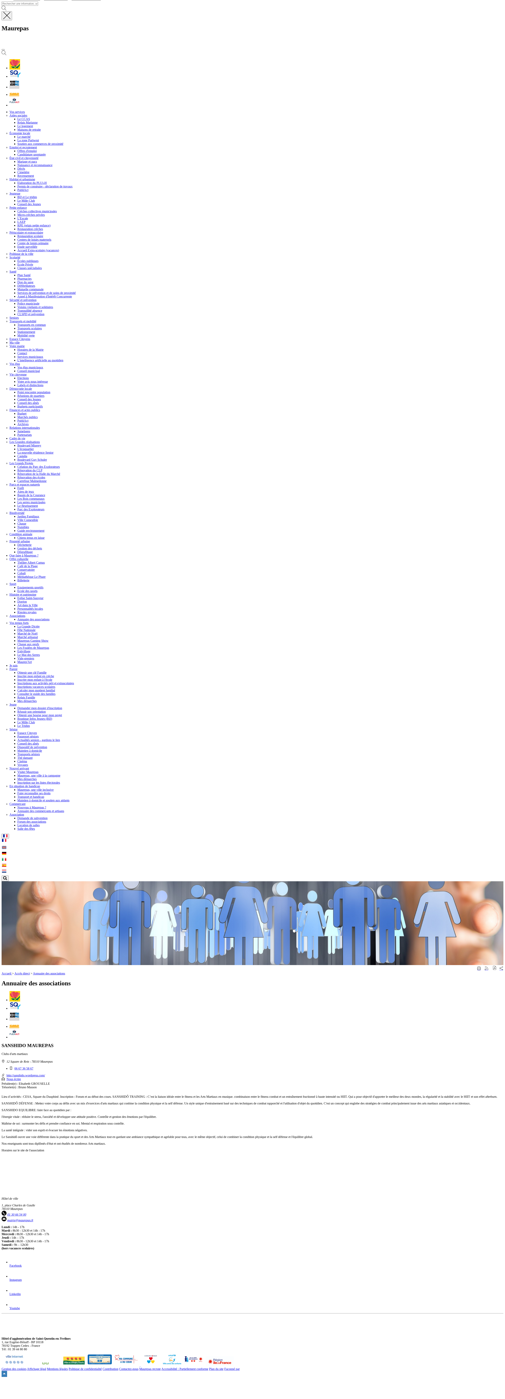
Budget (21, 413)
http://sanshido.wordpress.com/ (26, 1075)
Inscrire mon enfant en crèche (35, 676)
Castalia (22, 456)
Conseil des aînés (28, 403)
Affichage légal (36, 1369)
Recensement (25, 175)
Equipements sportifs (30, 587)
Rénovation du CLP (29, 470)
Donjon (22, 601)
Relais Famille (26, 697)
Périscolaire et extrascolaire (26, 232)
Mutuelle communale (30, 289)
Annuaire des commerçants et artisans (40, 811)
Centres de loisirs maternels (34, 239)
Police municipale (28, 303)
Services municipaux (30, 356)
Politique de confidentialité (85, 1369)
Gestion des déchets (29, 548)
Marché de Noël (27, 633)
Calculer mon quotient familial (36, 690)
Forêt (20, 488)
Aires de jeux (25, 491)
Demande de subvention (32, 818)
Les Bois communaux (31, 498)
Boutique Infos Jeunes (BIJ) (34, 718)
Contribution (110, 1369)
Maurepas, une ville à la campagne (38, 775)
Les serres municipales (31, 502)
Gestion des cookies (14, 1369)
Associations (17, 615)
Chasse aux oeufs (28, 644)
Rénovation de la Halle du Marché (38, 474)
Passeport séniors (28, 736)
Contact (22, 353)
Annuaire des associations (33, 619)
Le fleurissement (27, 505)
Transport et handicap (30, 796)
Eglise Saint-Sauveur (30, 598)
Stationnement (26, 332)
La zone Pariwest (28, 140)
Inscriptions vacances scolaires (36, 686)
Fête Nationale (26, 630)
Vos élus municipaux (30, 367)
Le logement (25, 126)
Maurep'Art (24, 662)
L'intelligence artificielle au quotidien (40, 360)
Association (16, 814)
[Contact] (14, 94)
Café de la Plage (27, 566)
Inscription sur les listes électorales (38, 782)
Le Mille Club (26, 200)
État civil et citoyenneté (23, 158)
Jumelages (23, 431)
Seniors (14, 317)
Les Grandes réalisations (24, 442)
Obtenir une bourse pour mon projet (39, 715)
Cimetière (23, 172)
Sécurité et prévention (22, 300)
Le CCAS (23, 119)
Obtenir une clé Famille (32, 672)
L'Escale (22, 218)
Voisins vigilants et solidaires (35, 307)
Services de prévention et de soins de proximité (46, 293)
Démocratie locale (20, 388)
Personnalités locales (30, 608)
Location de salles (28, 825)
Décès (21, 168)
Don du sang (25, 282)
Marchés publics (27, 417)
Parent (13, 669)
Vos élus (14, 364)
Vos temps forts (19, 623)
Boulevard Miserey (29, 445)
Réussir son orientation (31, 711)
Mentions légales (57, 1369)
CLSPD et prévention (30, 314)
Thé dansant (25, 757)
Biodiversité (16, 513)
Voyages (22, 765)
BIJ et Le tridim (27, 197)
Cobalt (21, 573)
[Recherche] (4, 54)
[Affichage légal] (14, 105)
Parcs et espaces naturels (24, 484)
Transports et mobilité (22, 321)
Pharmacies (24, 278)
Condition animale (20, 534)
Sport (12, 584)
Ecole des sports (27, 591)
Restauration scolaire (30, 236)
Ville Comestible (27, 520)
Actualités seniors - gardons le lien (38, 740)
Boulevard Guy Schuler (32, 459)
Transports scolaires (29, 328)
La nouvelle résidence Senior (35, 452)
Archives (23, 424)
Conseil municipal (28, 371)
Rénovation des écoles (31, 477)
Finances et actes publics (24, 410)
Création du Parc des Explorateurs (38, 466)
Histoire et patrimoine (22, 594)
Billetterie (23, 580)
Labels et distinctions (30, 385)
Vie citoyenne (18, 374)
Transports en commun (31, 324)
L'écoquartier (25, 449)
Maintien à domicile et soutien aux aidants (43, 800)
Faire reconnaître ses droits (33, 793)
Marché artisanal (27, 637)
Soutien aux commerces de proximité (40, 143)
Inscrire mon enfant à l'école (34, 679)
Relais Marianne (27, 122)
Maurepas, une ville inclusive (35, 789)
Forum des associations (31, 821)
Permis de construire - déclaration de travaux (45, 186)
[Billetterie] (14, 87)
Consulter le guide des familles (36, 694)
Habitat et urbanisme (22, 179)
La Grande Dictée (28, 626)
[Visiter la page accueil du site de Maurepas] (30, 45)
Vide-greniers (25, 658)
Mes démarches (27, 701)
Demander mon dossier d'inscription (39, 708)
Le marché (24, 136)
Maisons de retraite (29, 129)
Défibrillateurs (26, 285)
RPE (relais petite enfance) (33, 225)
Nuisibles (23, 527)
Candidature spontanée (31, 154)
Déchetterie (24, 545)
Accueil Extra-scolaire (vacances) (38, 250)
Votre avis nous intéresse (32, 381)
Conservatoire (26, 569)
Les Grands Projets (21, 463)
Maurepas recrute (150, 1369)
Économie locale (19, 133)
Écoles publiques (27, 261)
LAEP (21, 222)
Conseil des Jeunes (29, 204)
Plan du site (216, 1369)
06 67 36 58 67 (23, 1068)
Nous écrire (14, 1079)
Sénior (13, 729)
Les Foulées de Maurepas (33, 647)
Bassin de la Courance (31, 495)
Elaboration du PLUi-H (32, 183)
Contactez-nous (128, 1369)
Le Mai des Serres (28, 655)
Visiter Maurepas (27, 772)
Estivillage (23, 651)
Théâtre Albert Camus (31, 562)
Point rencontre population (33, 392)
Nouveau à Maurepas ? (31, 807)
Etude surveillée (27, 246)
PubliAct (22, 190)
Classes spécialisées (29, 268)
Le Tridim (23, 725)
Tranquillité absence (29, 310)
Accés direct (22, 973)
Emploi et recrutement (23, 147)
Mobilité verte (26, 335)
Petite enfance (18, 207)
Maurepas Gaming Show (33, 640)
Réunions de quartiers (30, 395)
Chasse (21, 523)
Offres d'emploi (27, 151)
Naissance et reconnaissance (34, 165)
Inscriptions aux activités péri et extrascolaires (45, 683)
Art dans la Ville (27, 605)
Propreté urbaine (19, 541)
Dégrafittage (25, 552)
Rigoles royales (26, 612)
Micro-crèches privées (31, 214)
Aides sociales (18, 115)
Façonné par (232, 1369)
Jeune (13, 704)
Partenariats (24, 434)
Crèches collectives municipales (37, 211)
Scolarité (14, 257)
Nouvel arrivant (19, 768)
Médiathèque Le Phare (31, 576)
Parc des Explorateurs (30, 509)
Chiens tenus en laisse (31, 537)
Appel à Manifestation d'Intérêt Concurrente (44, 296)
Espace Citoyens (19, 339)
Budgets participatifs (30, 406)
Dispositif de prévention (32, 747)
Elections (23, 378)
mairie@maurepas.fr (20, 1220)
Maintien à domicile (29, 750)
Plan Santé (24, 275)
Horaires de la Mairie (30, 349)
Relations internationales (24, 427)
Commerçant (17, 804)
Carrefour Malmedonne (32, 481)
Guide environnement (30, 530)
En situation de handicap (24, 786)
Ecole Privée (25, 264)
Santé (12, 271)
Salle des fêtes (26, 828)
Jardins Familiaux (28, 516)
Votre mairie (17, 346)
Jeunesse (14, 193)
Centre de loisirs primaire (33, 243)
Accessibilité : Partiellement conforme (184, 1369)
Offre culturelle (18, 559)
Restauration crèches (30, 229)
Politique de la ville (21, 254)
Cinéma (22, 761)
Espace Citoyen (27, 733)
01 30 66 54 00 (16, 1214)
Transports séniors (28, 754)
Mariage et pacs (27, 161)
